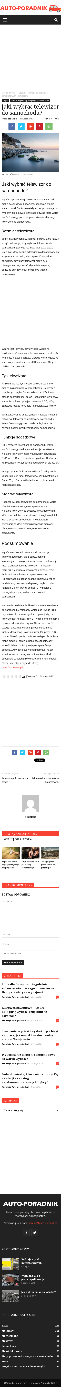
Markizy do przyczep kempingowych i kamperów (30, 101)
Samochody (9, 1346)
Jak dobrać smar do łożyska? (38, 1292)
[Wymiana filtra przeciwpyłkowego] (10, 1280)
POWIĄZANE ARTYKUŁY (20, 834)
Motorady (8, 1330)
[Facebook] (26, 1232)
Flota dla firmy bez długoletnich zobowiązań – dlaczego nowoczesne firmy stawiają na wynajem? (28, 988)
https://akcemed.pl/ (12, 667)
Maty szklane (10, 1336)
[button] (56, 20)
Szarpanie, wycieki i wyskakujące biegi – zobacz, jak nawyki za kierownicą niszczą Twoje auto (30, 1035)
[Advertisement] (30, 57)
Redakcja (12, 118)
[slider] (12, 676)
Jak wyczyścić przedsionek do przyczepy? (48, 865)
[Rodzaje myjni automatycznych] (10, 1264)
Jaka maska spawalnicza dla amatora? (45, 780)
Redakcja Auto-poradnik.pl (15, 997)
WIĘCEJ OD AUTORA (18, 839)
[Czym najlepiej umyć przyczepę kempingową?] (31, 853)
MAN (5, 1361)
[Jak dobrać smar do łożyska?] (10, 1296)
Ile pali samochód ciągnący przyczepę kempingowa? (10, 865)
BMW (5, 1325)
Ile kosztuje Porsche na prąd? (15, 780)
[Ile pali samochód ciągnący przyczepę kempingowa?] (11, 853)
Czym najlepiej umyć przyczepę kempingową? (30, 865)
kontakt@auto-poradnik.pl (43, 1223)
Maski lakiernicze (13, 1351)
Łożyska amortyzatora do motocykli (24, 1366)
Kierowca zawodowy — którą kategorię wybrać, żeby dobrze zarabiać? (24, 1012)
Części (5, 101)
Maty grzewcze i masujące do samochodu (27, 1356)
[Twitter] (34, 1232)
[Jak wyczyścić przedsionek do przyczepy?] (50, 853)
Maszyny (7, 1341)
